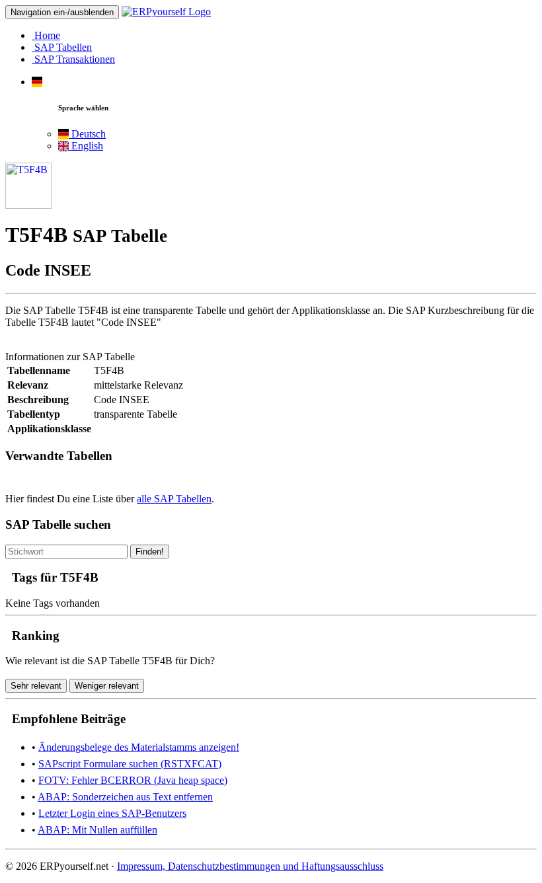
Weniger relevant (107, 686)
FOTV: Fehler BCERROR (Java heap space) (132, 780)
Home (46, 35)
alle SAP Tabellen (174, 498)
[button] (37, 81)
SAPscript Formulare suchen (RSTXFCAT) (129, 763)
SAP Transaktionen (73, 59)
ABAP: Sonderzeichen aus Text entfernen (125, 796)
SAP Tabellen (62, 47)
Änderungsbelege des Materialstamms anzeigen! (138, 747)
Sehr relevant (36, 686)
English (86, 145)
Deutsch (87, 133)
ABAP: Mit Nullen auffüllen (97, 829)
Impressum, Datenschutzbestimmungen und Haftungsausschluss (250, 866)
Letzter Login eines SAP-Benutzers (112, 813)
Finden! (150, 552)
